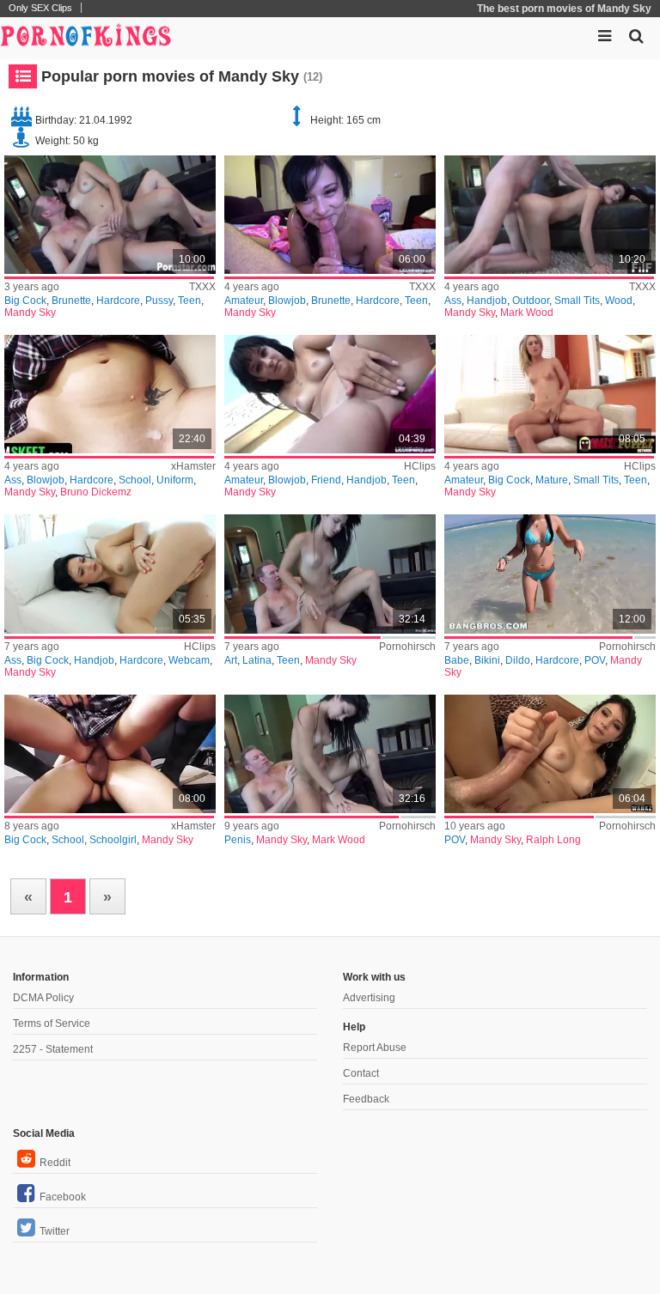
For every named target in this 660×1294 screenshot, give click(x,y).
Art (230, 660)
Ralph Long (553, 840)
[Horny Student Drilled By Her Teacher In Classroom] (110, 394)
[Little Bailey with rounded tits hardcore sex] (330, 214)
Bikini (487, 660)
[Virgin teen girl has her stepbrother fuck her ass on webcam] (110, 573)
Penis (237, 840)
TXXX (202, 287)
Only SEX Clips (40, 8)
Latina (257, 660)
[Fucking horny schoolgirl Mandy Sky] (110, 754)
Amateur (243, 301)
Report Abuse (374, 1048)
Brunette (71, 301)
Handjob (487, 301)
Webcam (189, 660)
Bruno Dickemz (95, 492)
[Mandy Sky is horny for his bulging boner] (330, 754)
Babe (456, 660)
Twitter (55, 1231)
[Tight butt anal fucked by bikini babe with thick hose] (550, 573)
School (135, 480)
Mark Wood (526, 313)
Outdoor (530, 301)
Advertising (369, 998)
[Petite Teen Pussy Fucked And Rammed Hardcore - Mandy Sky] (110, 214)
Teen (189, 301)
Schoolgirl (113, 840)
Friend (326, 480)
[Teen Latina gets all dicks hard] (330, 573)
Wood (618, 301)
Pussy (159, 301)
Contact (361, 1073)
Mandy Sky (30, 313)
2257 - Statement (53, 1049)
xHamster (193, 466)
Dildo (517, 660)
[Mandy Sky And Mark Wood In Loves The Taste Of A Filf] (550, 214)
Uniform (174, 480)
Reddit (55, 1163)
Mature (551, 480)
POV (594, 660)
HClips (420, 466)
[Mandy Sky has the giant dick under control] (550, 754)
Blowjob (287, 301)
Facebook (63, 1197)
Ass (452, 301)
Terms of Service (51, 1024)
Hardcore (118, 301)
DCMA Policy (43, 998)
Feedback (366, 1099)
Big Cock (25, 301)
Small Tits (577, 301)
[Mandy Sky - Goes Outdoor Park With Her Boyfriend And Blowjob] (330, 394)
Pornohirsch (407, 647)
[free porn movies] (86, 34)
